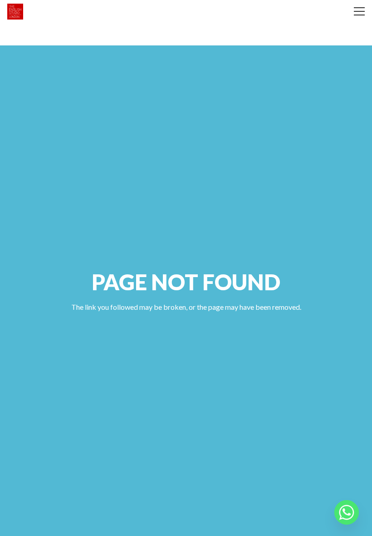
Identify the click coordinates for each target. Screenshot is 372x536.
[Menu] (359, 11)
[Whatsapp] (346, 512)
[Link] (15, 12)
